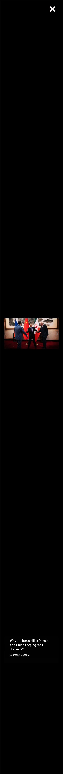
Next (57, 334)
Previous (5, 334)
